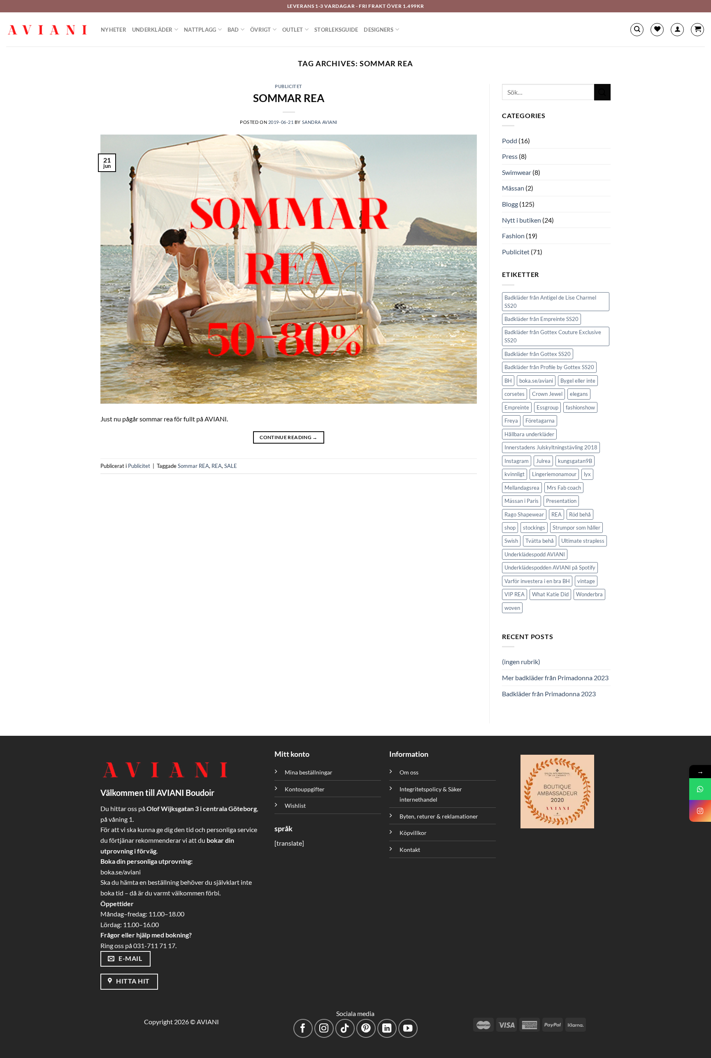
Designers (378, 29)
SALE (230, 466)
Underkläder (152, 29)
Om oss (409, 772)
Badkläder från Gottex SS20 (537, 354)
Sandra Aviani (319, 122)
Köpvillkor (413, 832)
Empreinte (516, 407)
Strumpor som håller (576, 527)
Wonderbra (589, 594)
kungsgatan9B (575, 461)
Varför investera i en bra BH (537, 581)
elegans (579, 394)
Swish (511, 540)
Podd (509, 140)
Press (510, 156)
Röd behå (580, 514)
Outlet (292, 29)
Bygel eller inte (577, 380)
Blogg (510, 204)
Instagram (516, 461)
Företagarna (540, 420)
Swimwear (516, 172)
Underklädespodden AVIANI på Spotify (549, 567)
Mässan (513, 188)
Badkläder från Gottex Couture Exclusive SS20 (552, 336)
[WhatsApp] (700, 789)
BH (508, 380)
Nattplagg (200, 29)
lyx (587, 474)
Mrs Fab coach (564, 487)
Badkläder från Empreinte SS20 (541, 319)
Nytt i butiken (521, 220)
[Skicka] (602, 92)
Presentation (561, 501)
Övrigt (260, 29)
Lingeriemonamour (554, 474)
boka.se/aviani (536, 380)
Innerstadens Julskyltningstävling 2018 (550, 447)
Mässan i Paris (521, 501)
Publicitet (288, 86)
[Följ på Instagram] (324, 1028)
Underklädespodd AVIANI (534, 554)
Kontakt (410, 849)
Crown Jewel (547, 394)
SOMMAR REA (288, 98)
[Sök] (637, 29)
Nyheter (113, 29)
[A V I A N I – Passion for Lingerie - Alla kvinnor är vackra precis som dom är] (47, 29)
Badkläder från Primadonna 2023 (549, 694)
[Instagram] (700, 811)
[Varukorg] (697, 29)
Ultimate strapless (582, 540)
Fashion (513, 236)
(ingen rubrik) (521, 661)
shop (510, 527)
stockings (534, 527)
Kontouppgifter (305, 789)
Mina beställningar (309, 772)
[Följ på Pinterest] (366, 1028)
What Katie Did (550, 594)
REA (216, 466)
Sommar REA (193, 466)
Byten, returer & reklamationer (439, 816)
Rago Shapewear (524, 514)
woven (512, 608)
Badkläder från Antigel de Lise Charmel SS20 (550, 301)
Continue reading (289, 437)
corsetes (514, 394)
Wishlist (295, 805)
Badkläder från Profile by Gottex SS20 (549, 367)
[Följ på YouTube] (408, 1028)
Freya (511, 420)
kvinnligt (514, 474)
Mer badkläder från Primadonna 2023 (555, 677)
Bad (233, 29)
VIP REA (514, 594)
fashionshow (580, 407)
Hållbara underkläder (529, 434)
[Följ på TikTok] (345, 1028)
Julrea (543, 461)
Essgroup (547, 407)
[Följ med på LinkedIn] (387, 1028)
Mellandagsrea (521, 487)
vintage (586, 581)
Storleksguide (336, 29)
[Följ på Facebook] (303, 1028)
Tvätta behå (539, 540)
